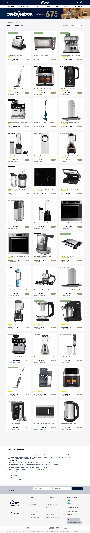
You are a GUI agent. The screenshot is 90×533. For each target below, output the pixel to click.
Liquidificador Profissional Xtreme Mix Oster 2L (71, 155)
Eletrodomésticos (24, 6)
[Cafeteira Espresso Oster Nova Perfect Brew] (18, 344)
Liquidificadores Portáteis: (14, 467)
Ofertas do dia (79, 6)
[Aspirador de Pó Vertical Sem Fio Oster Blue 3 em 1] (45, 110)
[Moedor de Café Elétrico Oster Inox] (18, 210)
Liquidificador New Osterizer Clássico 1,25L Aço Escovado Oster (44, 356)
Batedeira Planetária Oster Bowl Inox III (69, 323)
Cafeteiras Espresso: (13, 465)
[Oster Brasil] (15, 503)
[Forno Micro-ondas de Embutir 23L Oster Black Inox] (45, 411)
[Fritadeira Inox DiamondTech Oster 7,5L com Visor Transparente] (45, 76)
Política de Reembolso (50, 520)
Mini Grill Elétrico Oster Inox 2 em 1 (68, 256)
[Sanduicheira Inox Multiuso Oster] (18, 43)
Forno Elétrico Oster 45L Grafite (41, 55)
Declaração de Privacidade (51, 511)
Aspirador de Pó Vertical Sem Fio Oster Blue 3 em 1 (44, 122)
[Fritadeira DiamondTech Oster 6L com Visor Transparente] (71, 378)
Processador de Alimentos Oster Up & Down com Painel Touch (44, 256)
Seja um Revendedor (50, 501)
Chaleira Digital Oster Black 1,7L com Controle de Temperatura (71, 88)
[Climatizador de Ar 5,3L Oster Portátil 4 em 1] (45, 143)
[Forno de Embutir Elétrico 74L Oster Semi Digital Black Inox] (71, 210)
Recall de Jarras (49, 507)
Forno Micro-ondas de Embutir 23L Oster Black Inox (44, 423)
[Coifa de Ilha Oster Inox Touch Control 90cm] (71, 110)
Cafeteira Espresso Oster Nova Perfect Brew (17, 356)
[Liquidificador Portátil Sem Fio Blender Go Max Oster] (18, 277)
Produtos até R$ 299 (13, 473)
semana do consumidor (15, 22)
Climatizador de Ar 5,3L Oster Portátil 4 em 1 (43, 155)
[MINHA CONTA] (77, 2)
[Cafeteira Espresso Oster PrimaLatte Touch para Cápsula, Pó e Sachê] (45, 378)
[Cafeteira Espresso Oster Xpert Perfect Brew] (71, 43)
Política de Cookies (50, 514)
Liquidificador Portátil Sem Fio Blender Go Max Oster (18, 289)
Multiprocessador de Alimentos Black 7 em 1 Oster (43, 289)
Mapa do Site (32, 514)
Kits (57, 6)
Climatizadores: (12, 469)
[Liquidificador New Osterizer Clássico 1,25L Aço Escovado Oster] (45, 344)
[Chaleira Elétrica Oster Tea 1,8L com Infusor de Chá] (45, 311)
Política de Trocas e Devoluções (52, 517)
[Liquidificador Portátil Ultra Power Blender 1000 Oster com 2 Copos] (18, 177)
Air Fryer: (10, 464)
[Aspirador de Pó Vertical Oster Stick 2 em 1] (18, 378)
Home (7, 22)
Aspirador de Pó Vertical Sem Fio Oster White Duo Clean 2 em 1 (17, 88)
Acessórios (66, 6)
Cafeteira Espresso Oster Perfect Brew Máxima (18, 122)
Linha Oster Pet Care (34, 517)
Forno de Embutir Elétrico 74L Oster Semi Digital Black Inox (71, 222)
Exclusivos (36, 6)
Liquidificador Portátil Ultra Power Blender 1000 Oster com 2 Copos (18, 189)
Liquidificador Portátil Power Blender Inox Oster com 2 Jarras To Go (18, 155)
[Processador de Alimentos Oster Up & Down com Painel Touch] (45, 244)
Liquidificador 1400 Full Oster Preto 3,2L (16, 323)
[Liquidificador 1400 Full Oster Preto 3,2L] (18, 311)
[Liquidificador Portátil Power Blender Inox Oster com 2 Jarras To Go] (18, 143)
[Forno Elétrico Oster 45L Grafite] (45, 43)
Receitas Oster (33, 504)
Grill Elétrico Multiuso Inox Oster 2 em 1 (69, 189)
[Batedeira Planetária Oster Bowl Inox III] (71, 311)
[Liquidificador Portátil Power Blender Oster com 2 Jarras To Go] (45, 210)
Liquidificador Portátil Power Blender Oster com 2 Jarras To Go (44, 222)
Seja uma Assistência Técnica (52, 504)
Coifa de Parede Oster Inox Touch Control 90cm (71, 289)
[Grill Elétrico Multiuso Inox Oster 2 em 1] (71, 177)
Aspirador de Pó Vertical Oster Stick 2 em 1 (17, 390)
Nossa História (33, 501)
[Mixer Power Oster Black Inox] (71, 344)
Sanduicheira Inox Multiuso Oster (15, 55)
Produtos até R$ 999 (13, 477)
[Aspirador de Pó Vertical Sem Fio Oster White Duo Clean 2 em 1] (18, 76)
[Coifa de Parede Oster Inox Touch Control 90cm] (71, 277)
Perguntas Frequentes (34, 511)
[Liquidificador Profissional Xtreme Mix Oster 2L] (71, 143)
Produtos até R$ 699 (13, 475)
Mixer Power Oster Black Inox (67, 356)
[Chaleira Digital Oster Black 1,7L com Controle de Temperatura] (71, 76)
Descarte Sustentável (34, 507)
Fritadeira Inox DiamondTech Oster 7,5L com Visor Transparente (43, 88)
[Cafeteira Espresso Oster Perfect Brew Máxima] (18, 110)
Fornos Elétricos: (12, 462)
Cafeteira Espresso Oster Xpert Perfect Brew (70, 55)
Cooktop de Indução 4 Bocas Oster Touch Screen (44, 189)
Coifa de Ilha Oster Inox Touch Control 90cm (70, 122)
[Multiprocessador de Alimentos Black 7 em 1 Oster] (45, 277)
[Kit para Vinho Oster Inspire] (18, 411)
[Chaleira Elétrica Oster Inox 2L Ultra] (71, 411)
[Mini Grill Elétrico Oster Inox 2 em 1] (71, 244)
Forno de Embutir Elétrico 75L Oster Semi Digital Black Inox (18, 256)
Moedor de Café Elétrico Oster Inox (15, 222)
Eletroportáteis (10, 6)
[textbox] (15, 2)
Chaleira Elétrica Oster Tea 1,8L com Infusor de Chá (44, 323)
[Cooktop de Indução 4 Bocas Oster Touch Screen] (45, 177)
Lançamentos (47, 6)
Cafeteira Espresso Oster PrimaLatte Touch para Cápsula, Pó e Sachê (44, 390)
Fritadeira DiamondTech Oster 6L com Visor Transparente (70, 390)
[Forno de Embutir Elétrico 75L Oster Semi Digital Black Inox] (18, 244)
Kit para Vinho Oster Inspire (14, 423)
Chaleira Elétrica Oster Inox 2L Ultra (68, 423)
